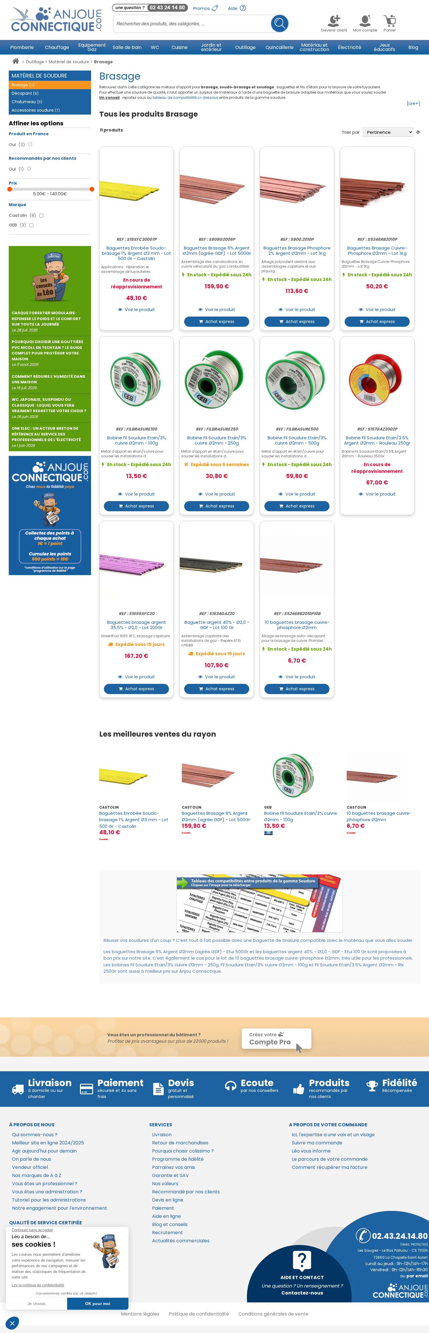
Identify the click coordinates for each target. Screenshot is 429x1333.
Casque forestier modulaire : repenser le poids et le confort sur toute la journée (46, 321)
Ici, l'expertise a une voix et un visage (333, 1134)
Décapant (25, 93)
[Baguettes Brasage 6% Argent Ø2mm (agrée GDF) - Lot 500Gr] (218, 776)
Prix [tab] (13, 183)
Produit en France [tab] (29, 134)
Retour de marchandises (180, 1142)
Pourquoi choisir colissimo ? (183, 1151)
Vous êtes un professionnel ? (44, 1183)
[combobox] (201, 23)
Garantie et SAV (170, 1175)
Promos (202, 8)
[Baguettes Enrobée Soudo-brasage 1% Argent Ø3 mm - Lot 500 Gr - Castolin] (136, 776)
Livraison (162, 1134)
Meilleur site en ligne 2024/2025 (48, 1142)
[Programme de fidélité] (50, 515)
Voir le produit (139, 309)
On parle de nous (31, 1159)
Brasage (23, 85)
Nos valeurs (165, 1183)
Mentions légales (140, 1314)
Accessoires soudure (36, 110)
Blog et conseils (170, 1224)
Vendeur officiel (30, 1167)
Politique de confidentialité (199, 1314)
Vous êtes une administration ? (47, 1191)
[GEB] (268, 833)
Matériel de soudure (69, 62)
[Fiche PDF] (260, 903)
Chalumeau (27, 102)
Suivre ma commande (317, 1142)
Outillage (35, 62)
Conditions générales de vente (273, 1314)
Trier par (351, 132)
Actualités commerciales (181, 1240)
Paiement (163, 1208)
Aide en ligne (166, 1216)
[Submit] (280, 23)
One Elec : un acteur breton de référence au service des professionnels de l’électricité (46, 437)
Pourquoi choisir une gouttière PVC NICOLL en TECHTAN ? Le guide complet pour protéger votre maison (47, 353)
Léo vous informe (311, 1151)
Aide (233, 8)
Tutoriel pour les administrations (49, 1200)
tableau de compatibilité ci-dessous (185, 97)
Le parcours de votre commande (330, 1159)
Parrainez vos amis (173, 1167)
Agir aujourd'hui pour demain (44, 1151)
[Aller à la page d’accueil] (15, 62)
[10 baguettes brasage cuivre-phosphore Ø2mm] (383, 776)
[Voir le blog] (50, 274)
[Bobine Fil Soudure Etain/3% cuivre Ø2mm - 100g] (301, 776)
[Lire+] (413, 103)
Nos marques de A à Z (36, 1175)
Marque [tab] (17, 205)
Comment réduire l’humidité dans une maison (48, 382)
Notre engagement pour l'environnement (59, 1208)
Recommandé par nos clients (186, 1191)
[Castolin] (103, 839)
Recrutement (167, 1232)
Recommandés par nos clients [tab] (42, 158)
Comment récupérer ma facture (329, 1167)
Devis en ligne (167, 1200)
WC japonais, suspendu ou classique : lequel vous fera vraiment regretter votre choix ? (49, 408)
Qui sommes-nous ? (34, 1134)
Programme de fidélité (178, 1159)
